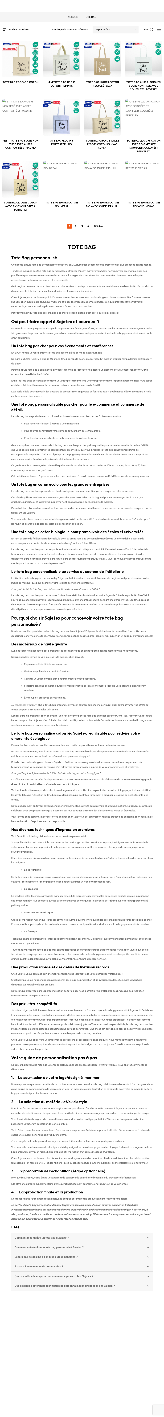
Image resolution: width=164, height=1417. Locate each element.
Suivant (96, 226)
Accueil (73, 16)
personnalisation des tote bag (31, 1064)
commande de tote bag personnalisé (92, 954)
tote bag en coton (40, 1141)
